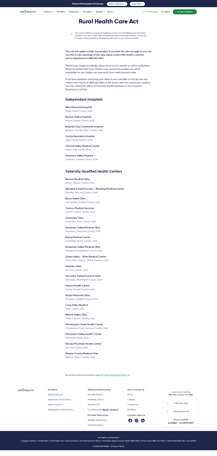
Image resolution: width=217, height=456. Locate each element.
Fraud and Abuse (72, 441)
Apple (106, 409)
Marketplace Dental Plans (60, 409)
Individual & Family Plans (59, 399)
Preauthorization (95, 425)
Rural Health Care (57, 441)
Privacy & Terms (117, 446)
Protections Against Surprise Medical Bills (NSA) (121, 441)
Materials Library (95, 399)
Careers (131, 399)
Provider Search (95, 394)
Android (114, 409)
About (130, 394)
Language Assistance (29, 441)
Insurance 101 (94, 404)
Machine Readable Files (176, 441)
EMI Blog (131, 409)
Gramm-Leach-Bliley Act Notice (153, 441)
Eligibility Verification (97, 420)
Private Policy (43, 441)
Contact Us (132, 404)
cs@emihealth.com (181, 411)
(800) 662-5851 (95, 58)
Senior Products (55, 404)
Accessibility (191, 441)
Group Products (55, 394)
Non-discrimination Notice (90, 441)
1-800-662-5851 (181, 403)
